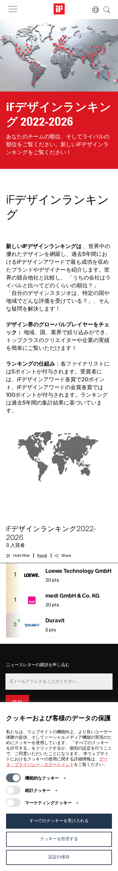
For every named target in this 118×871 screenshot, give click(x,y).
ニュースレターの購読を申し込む (38, 665)
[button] (92, 9)
